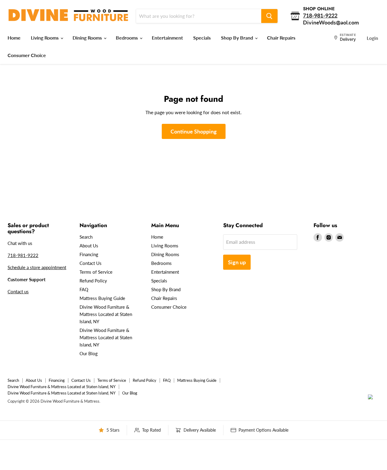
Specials (202, 37)
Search (86, 237)
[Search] (269, 16)
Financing (89, 254)
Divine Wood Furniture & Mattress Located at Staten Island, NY (106, 314)
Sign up (237, 262)
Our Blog (89, 353)
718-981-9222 (23, 255)
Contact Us (91, 263)
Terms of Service (96, 272)
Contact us (18, 291)
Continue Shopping (194, 131)
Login (372, 38)
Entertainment (167, 37)
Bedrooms (127, 37)
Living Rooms (45, 37)
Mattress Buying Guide (102, 298)
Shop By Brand (237, 37)
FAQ (84, 289)
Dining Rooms (88, 37)
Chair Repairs (281, 37)
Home (14, 37)
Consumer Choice (27, 55)
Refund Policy (93, 280)
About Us (89, 245)
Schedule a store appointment (37, 267)
